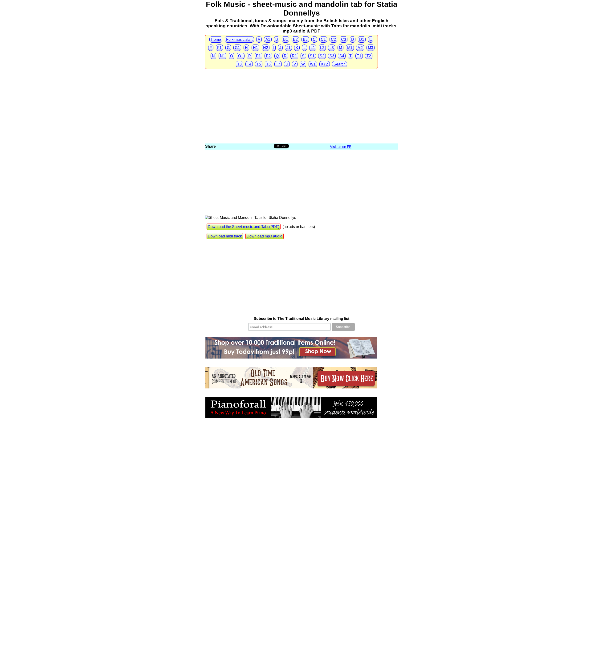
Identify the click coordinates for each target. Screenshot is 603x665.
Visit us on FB (340, 147)
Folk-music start (239, 39)
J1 (288, 48)
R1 (294, 56)
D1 (361, 39)
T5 (259, 64)
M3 (370, 48)
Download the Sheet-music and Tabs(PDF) (243, 227)
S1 (312, 56)
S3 (332, 56)
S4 (341, 56)
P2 (268, 56)
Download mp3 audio (264, 236)
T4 (249, 64)
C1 (323, 39)
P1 (258, 56)
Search (340, 64)
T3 (239, 64)
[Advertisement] (301, 107)
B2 (295, 39)
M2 (360, 48)
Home (216, 39)
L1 (313, 48)
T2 (369, 56)
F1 (219, 48)
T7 (278, 64)
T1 (359, 56)
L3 (332, 48)
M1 (349, 48)
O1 (240, 56)
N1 (222, 56)
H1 (255, 48)
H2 (265, 48)
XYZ (324, 64)
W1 (313, 64)
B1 (285, 39)
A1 (267, 39)
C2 (333, 39)
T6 (268, 64)
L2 (322, 48)
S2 (322, 56)
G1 (237, 48)
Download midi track (225, 236)
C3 (343, 39)
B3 (305, 39)
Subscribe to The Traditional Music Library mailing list (301, 319)
